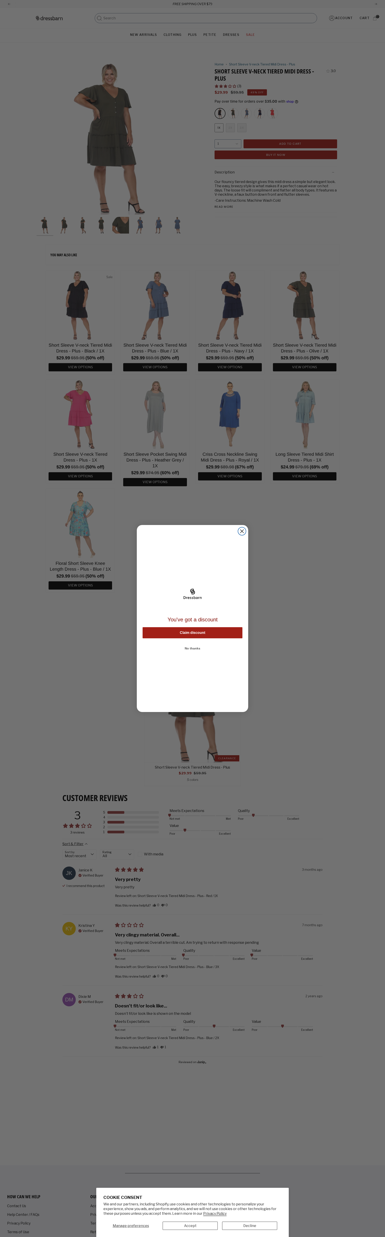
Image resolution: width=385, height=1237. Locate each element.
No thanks (192, 648)
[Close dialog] (242, 531)
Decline (249, 1226)
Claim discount (192, 633)
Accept (190, 1226)
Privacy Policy (215, 1213)
